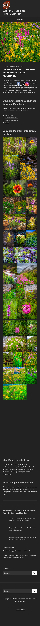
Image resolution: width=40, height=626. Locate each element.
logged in (14, 551)
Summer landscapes (11, 120)
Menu (21, 19)
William (19, 66)
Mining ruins (9, 115)
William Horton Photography (14, 12)
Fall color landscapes (11, 118)
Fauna (7, 122)
